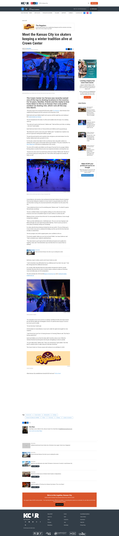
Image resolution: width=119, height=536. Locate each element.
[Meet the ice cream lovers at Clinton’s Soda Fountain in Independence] (26, 474)
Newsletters (50, 525)
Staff (65, 516)
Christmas (51, 417)
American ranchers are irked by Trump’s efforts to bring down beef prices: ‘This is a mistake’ (91, 112)
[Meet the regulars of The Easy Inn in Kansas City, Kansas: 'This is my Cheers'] (26, 484)
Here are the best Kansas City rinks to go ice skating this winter (49, 251)
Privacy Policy (83, 525)
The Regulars (41, 25)
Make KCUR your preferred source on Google (87, 165)
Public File (82, 522)
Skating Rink (47, 414)
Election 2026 (24, 12)
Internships (66, 525)
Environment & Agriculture (90, 108)
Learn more (87, 97)
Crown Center (38, 414)
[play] (23, 9)
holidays (55, 414)
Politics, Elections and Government (90, 133)
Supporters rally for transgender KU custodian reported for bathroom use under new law (91, 124)
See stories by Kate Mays (35, 431)
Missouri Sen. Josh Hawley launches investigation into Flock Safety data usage (91, 138)
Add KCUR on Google (87, 175)
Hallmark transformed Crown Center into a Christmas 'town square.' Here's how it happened (50, 445)
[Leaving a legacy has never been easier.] (87, 69)
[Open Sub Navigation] (32, 12)
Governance (82, 519)
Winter (43, 417)
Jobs (65, 522)
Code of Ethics (83, 516)
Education (89, 120)
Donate (95, 3)
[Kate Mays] (25, 430)
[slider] (28, 9)
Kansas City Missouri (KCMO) (32, 417)
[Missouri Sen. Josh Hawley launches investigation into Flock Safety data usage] (82, 134)
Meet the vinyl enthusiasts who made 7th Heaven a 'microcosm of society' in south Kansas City (51, 463)
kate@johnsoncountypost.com (65, 429)
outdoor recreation (67, 417)
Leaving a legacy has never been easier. (87, 82)
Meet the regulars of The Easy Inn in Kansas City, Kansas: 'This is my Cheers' (47, 484)
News (30, 12)
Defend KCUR (59, 504)
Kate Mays (29, 48)
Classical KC (79, 12)
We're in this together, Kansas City (59, 495)
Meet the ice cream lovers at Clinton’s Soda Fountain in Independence (46, 473)
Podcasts (49, 522)
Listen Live (50, 516)
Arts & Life (37, 12)
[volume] (26, 9)
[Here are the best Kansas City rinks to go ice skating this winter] (31, 252)
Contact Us (66, 519)
